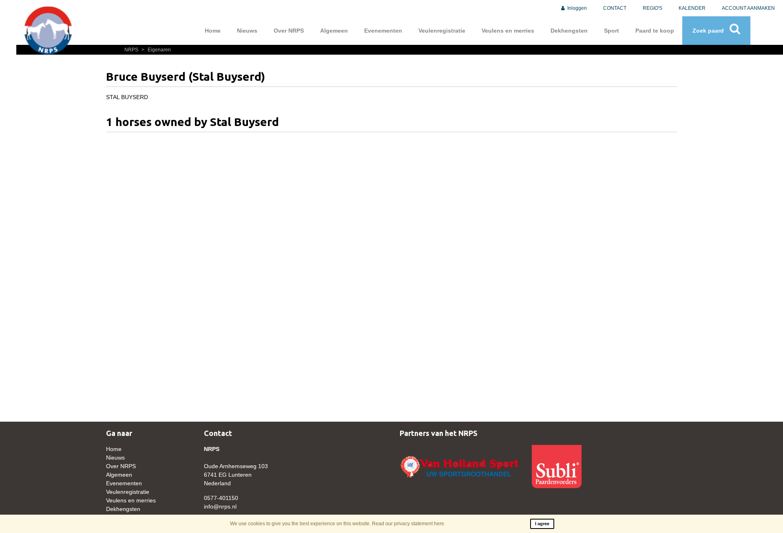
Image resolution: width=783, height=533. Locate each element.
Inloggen (576, 8)
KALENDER (692, 8)
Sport (611, 30)
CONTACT (614, 8)
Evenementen (383, 30)
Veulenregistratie (441, 30)
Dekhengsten (569, 30)
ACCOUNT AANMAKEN (748, 8)
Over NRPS (289, 30)
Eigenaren (156, 50)
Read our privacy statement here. (408, 523)
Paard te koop (654, 30)
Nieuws (247, 30)
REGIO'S (652, 8)
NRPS (131, 50)
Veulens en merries (508, 30)
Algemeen (334, 30)
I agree (542, 523)
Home (213, 30)
